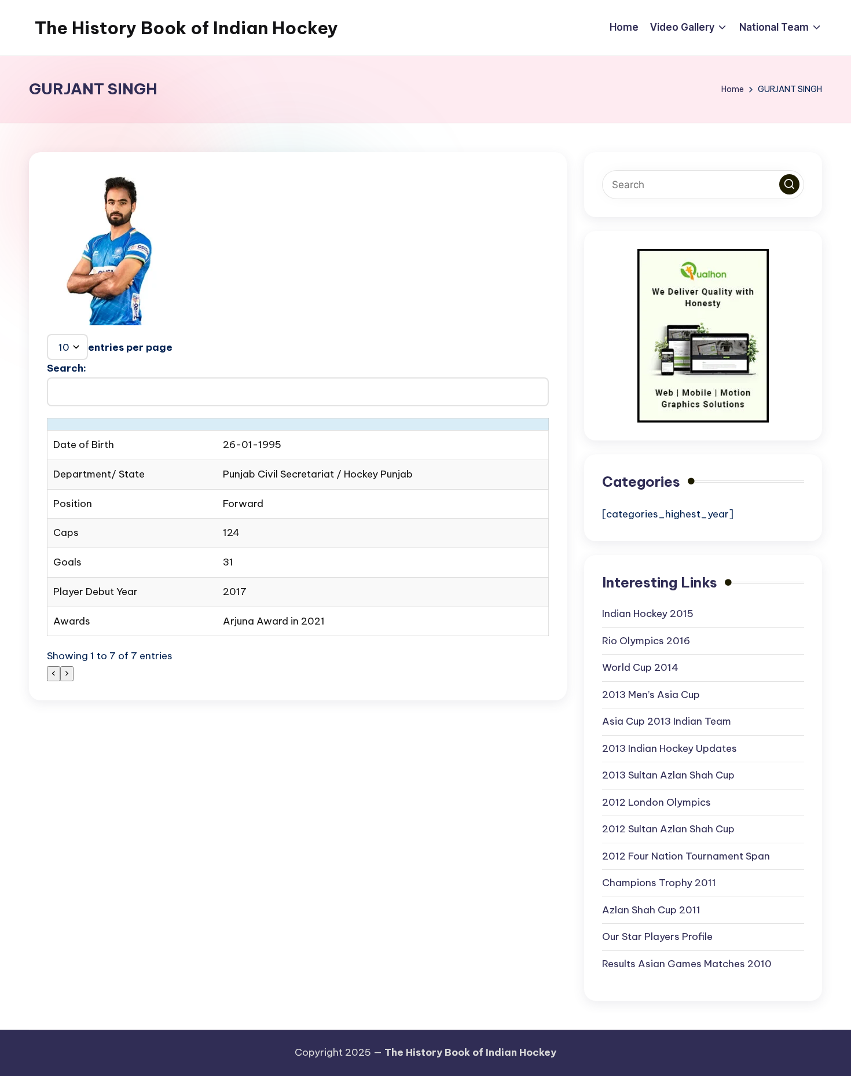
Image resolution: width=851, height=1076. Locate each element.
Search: (66, 368)
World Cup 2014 (640, 667)
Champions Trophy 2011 (659, 882)
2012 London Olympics (656, 802)
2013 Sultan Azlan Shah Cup (668, 775)
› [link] (67, 673)
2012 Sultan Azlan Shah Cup (668, 828)
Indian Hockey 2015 (648, 613)
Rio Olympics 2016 (646, 640)
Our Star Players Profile (657, 936)
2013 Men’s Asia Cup (651, 694)
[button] (789, 184)
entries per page (130, 347)
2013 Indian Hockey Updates (669, 748)
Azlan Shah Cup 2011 (651, 910)
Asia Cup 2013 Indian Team (666, 721)
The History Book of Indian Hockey (186, 28)
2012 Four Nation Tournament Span (686, 856)
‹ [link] (54, 673)
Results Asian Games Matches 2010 (687, 963)
